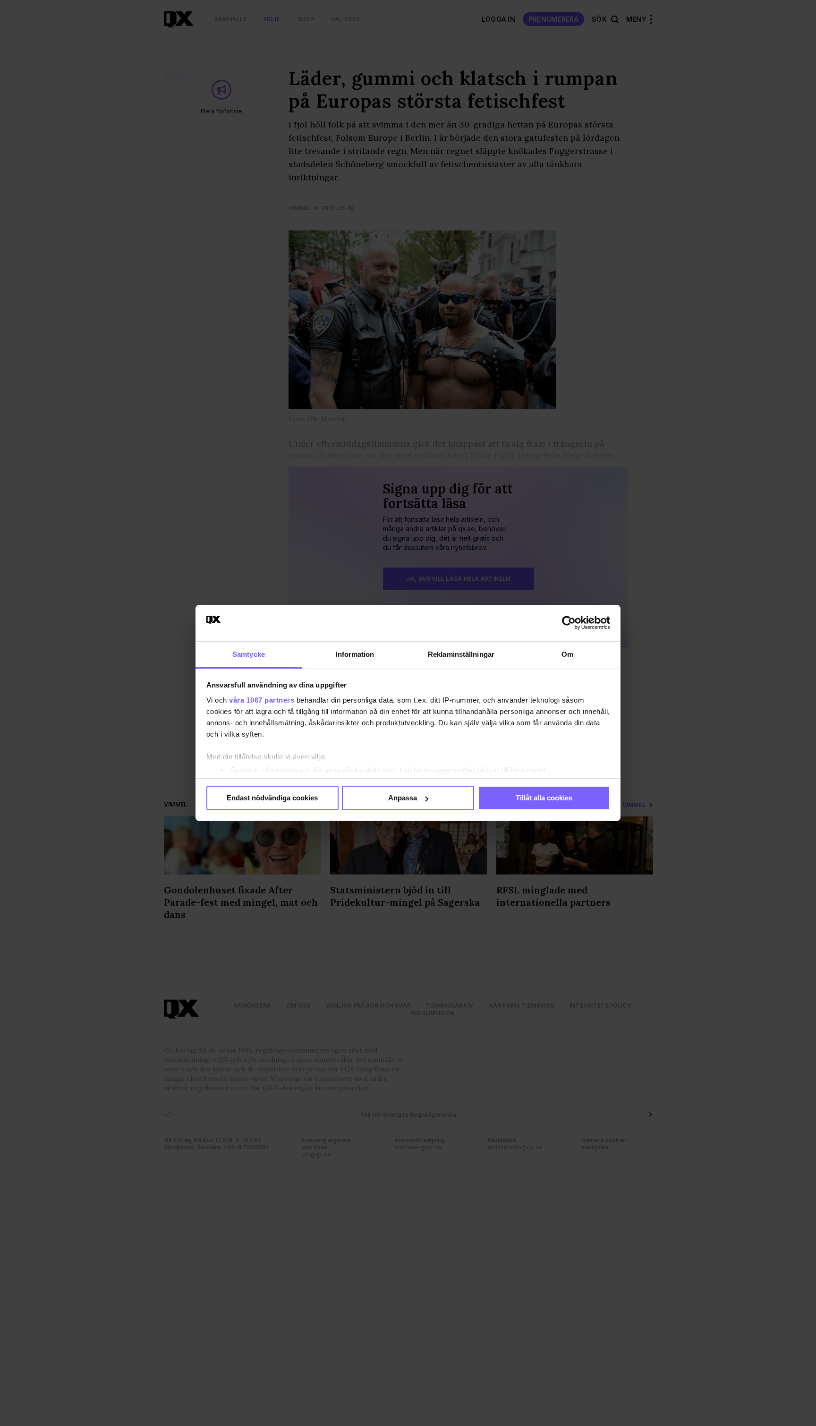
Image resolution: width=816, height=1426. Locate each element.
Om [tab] (567, 654)
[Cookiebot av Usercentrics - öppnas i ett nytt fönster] (568, 623)
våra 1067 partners (261, 700)
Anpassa (402, 798)
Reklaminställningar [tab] (461, 654)
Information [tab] (354, 654)
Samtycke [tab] (248, 654)
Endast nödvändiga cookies (272, 798)
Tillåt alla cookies (544, 798)
